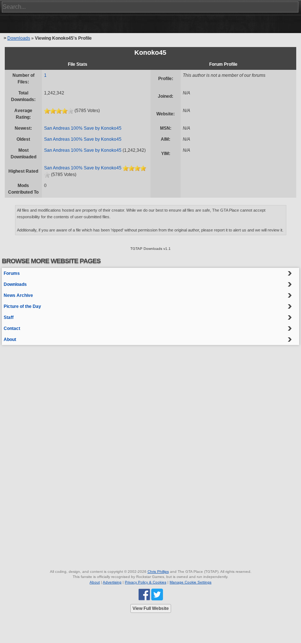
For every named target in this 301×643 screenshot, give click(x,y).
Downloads (18, 38)
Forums (12, 273)
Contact (12, 328)
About (10, 339)
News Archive (18, 295)
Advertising (112, 582)
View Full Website (151, 608)
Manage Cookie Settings (190, 582)
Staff (9, 317)
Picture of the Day (22, 306)
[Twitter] (157, 594)
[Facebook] (144, 594)
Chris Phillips (158, 572)
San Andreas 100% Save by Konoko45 (83, 128)
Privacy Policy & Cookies (145, 582)
